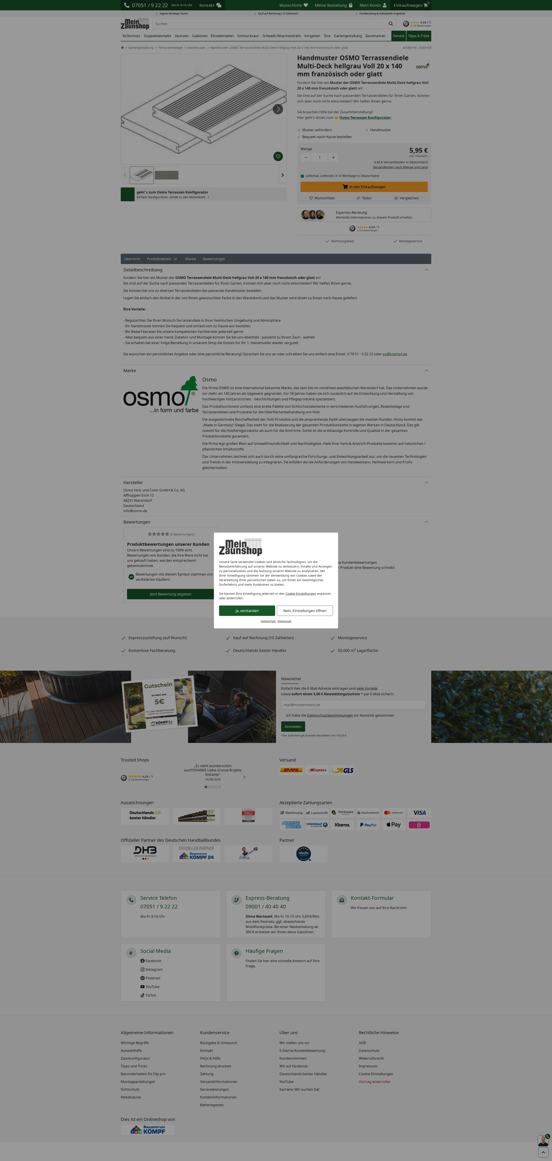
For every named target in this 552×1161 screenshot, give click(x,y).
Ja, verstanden (247, 610)
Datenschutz (268, 621)
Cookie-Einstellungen (300, 594)
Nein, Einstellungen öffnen (304, 610)
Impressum (284, 621)
